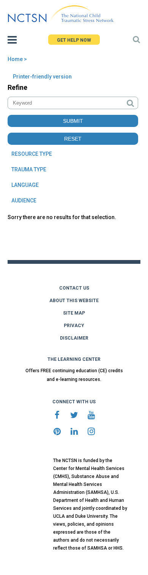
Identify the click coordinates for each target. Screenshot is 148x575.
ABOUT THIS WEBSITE (74, 300)
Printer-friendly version (42, 77)
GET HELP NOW (74, 40)
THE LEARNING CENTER (74, 359)
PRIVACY (74, 325)
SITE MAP (74, 313)
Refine (17, 87)
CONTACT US (74, 288)
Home (15, 59)
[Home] (60, 14)
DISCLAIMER (74, 338)
